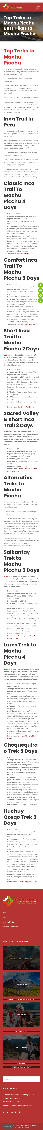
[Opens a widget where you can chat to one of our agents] (8, 1126)
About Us (6, 913)
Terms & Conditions (10, 927)
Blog (4, 917)
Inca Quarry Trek (21, 1032)
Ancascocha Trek (21, 984)
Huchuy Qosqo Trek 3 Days (27, 882)
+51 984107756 (15, 1102)
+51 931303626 (15, 1098)
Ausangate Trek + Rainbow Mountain (21, 999)
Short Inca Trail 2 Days (26, 407)
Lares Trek (21, 1063)
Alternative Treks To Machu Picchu (21, 958)
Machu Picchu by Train (21, 1067)
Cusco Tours (21, 1014)
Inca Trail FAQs (8, 922)
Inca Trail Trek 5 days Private (27, 324)
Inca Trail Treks (21, 1047)
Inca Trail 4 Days (23, 254)
